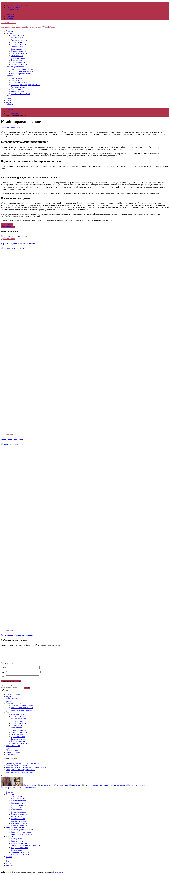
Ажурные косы (17, 35)
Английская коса (18, 38)
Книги (9, 96)
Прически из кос (18, 58)
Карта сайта (58, 872)
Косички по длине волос (16, 703)
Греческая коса (17, 47)
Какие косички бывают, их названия (17, 635)
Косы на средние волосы (21, 73)
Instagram (10, 16)
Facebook (10, 18)
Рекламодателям (13, 7)
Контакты (10, 105)
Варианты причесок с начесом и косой (18, 243)
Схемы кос (10, 754)
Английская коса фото (20, 94)
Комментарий (7, 663)
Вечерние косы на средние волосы (20, 770)
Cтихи (8, 100)
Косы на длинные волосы (22, 69)
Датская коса (16, 49)
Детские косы (12, 699)
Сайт (3, 677)
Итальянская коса (18, 51)
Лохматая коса (17, 56)
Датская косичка (8, 227)
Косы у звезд (16, 78)
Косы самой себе (13, 746)
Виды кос (10, 33)
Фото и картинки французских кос (25, 85)
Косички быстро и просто (12, 439)
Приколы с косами (19, 82)
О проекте (10, 3)
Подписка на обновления (17, 5)
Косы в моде (16, 89)
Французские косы (19, 62)
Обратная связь (12, 10)
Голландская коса (18, 44)
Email (4, 672)
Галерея (9, 76)
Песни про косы (13, 752)
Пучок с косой (7, 224)
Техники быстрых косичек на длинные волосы (26, 767)
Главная (9, 31)
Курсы (8, 748)
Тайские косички (18, 60)
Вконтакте (10, 14)
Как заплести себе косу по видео (20, 772)
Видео (8, 102)
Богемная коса (17, 42)
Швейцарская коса (19, 65)
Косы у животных (18, 80)
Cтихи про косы (13, 694)
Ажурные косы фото (19, 87)
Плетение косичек (8, 23)
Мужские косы (12, 750)
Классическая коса (19, 53)
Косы (8, 712)
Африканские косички (20, 91)
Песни (8, 98)
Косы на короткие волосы (22, 71)
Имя (3, 667)
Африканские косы (19, 40)
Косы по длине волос (15, 67)
